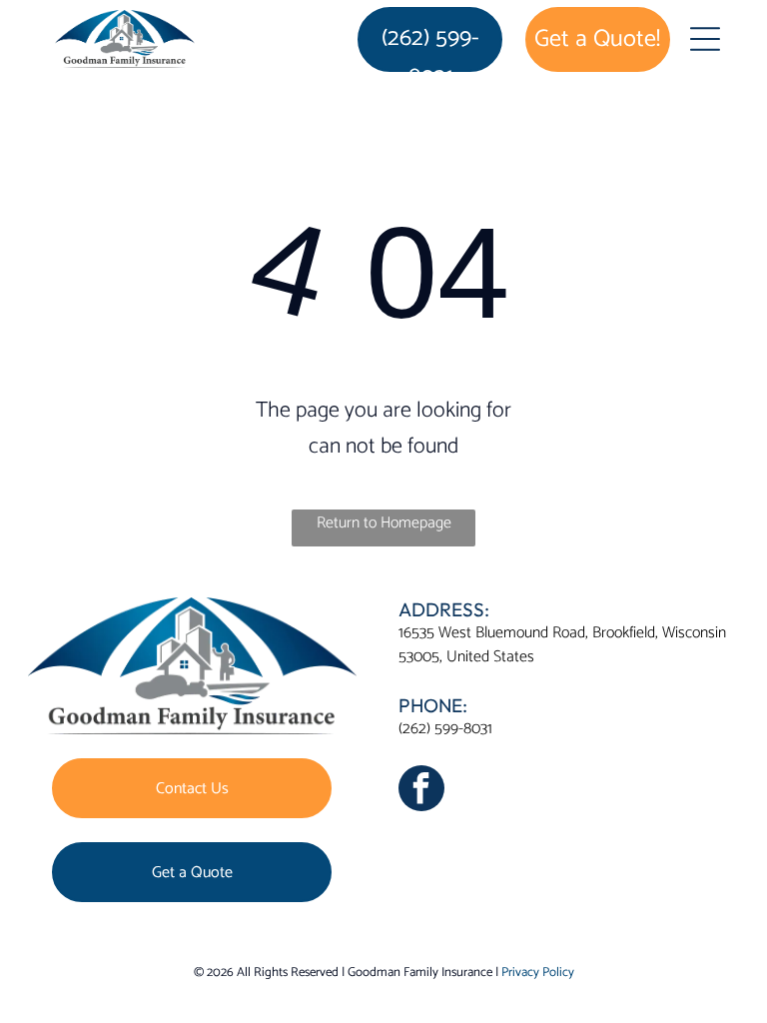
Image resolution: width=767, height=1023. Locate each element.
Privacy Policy (537, 972)
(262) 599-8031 (445, 728)
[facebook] (421, 790)
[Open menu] (705, 39)
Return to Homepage (384, 523)
